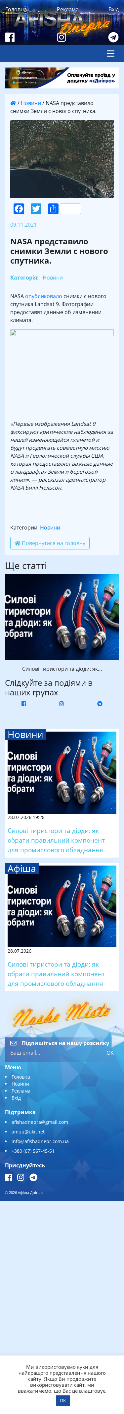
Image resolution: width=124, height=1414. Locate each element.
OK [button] (63, 1400)
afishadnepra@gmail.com (40, 1122)
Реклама (68, 9)
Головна (16, 9)
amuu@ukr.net (28, 1131)
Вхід (113, 9)
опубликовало (43, 296)
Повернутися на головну (53, 543)
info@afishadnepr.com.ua (40, 1141)
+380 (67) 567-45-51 (33, 1151)
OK (110, 1052)
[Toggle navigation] (111, 53)
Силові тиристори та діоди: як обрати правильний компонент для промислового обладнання (56, 840)
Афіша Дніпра (30, 1192)
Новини (31, 103)
